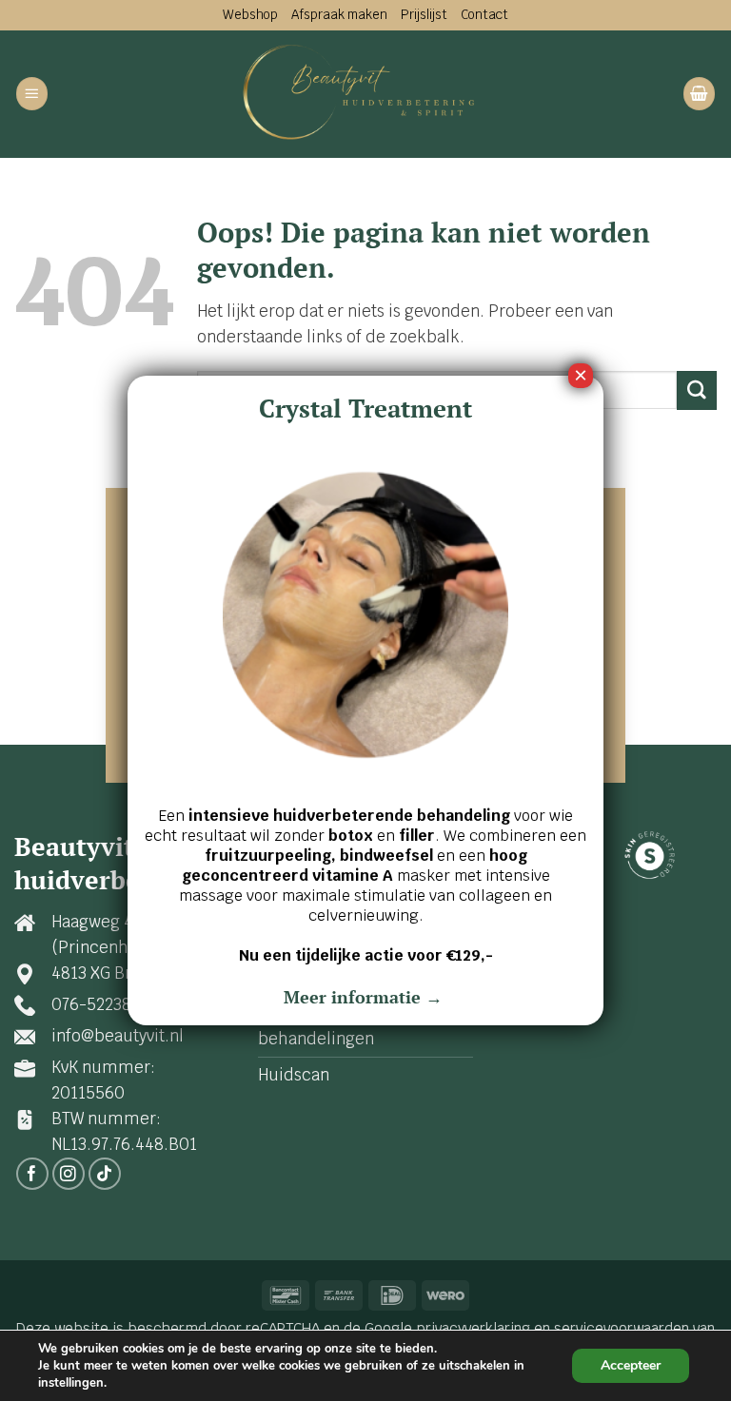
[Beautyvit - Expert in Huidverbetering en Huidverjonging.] (366, 93)
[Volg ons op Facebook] (32, 1174)
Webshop (250, 14)
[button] (32, 93)
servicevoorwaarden (621, 1328)
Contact (484, 14)
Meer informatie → (365, 996)
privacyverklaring (473, 1328)
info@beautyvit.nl (117, 1035)
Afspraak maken (339, 14)
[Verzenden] (697, 390)
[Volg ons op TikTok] (105, 1174)
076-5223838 (100, 1004)
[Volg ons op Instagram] (69, 1174)
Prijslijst (424, 14)
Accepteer (631, 1365)
